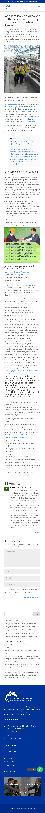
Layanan (25, 39)
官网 (5, 651)
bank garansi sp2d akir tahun (14, 32)
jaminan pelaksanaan (18, 34)
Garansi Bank (29, 32)
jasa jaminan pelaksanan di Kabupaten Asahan (19, 267)
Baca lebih (22, 792)
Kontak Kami (11, 765)
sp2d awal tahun (33, 39)
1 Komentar (10, 41)
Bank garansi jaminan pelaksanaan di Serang (19, 627)
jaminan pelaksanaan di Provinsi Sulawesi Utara (20, 664)
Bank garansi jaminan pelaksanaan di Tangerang (20, 624)
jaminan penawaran (21, 36)
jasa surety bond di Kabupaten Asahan (21, 172)
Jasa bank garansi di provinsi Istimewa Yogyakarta (21, 656)
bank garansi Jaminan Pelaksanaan (18, 272)
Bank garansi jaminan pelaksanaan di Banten (19, 633)
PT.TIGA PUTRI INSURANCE (17, 29)
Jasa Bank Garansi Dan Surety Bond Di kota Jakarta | (22, 673)
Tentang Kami (11, 751)
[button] (40, 769)
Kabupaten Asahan (30, 121)
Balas (37, 532)
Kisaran (7, 121)
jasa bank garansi (15, 39)
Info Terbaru (11, 762)
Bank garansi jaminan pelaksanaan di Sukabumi (20, 636)
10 (30, 793)
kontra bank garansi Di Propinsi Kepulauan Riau (22, 784)
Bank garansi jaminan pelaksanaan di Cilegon (19, 630)
